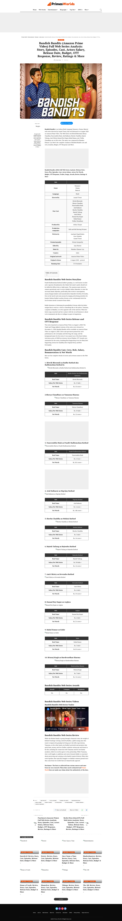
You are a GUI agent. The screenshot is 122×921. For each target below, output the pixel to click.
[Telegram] (86, 810)
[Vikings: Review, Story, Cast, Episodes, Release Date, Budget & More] (71, 876)
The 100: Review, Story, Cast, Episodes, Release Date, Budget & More (92, 887)
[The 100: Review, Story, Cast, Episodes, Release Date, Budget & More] (92, 876)
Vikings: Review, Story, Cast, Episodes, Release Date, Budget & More (70, 887)
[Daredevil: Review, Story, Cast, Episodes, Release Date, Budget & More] (29, 847)
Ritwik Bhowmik (68, 802)
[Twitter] (56, 908)
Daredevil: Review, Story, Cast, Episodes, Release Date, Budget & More (29, 858)
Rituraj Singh (58, 802)
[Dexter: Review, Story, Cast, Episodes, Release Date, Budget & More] (50, 847)
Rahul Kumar (38, 802)
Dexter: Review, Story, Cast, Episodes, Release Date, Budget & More (50, 858)
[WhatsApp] (82, 810)
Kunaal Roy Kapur (64, 800)
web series (61, 39)
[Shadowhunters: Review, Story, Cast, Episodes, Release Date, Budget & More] (92, 847)
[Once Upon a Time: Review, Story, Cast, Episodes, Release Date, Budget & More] (71, 847)
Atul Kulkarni (53, 800)
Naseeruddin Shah (76, 800)
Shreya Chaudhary (40, 804)
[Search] (101, 10)
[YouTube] (62, 908)
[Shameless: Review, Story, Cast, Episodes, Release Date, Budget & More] (50, 876)
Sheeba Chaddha (79, 802)
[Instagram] (59, 908)
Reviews (30, 852)
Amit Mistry (43, 800)
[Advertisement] (42, 22)
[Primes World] (61, 3)
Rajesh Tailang (48, 802)
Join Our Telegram (67, 123)
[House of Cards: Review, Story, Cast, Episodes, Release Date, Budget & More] (29, 876)
